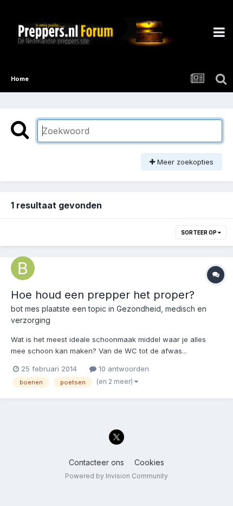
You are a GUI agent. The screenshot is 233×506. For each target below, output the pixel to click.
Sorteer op (199, 232)
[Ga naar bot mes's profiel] (23, 268)
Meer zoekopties (184, 161)
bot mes (25, 308)
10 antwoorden (122, 368)
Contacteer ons (96, 462)
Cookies (149, 462)
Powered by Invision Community (116, 476)
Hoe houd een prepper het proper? (103, 294)
